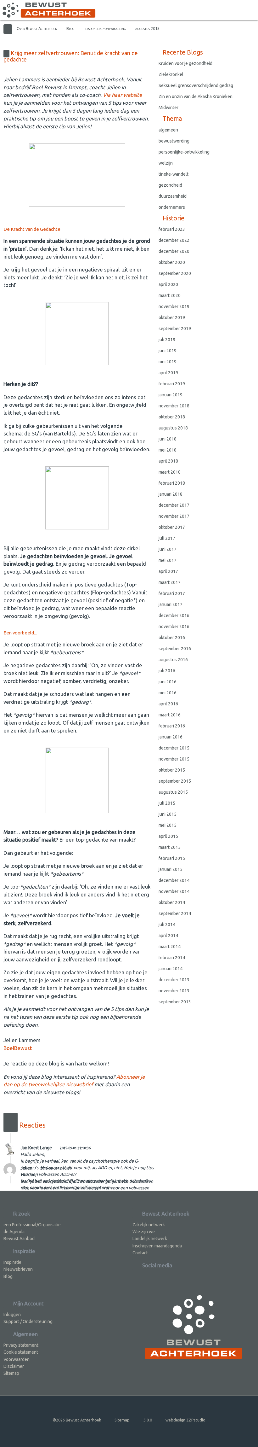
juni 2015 (168, 814)
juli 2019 (167, 339)
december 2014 (174, 880)
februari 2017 (172, 593)
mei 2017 (168, 560)
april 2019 (168, 372)
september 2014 (175, 913)
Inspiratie (12, 1262)
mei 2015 (168, 825)
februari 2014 (172, 957)
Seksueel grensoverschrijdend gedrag (196, 85)
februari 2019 (172, 383)
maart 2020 (170, 295)
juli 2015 (167, 803)
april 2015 (168, 836)
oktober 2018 (172, 416)
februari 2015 (172, 858)
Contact (140, 1252)
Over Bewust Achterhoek (37, 28)
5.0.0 (147, 1420)
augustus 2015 (147, 28)
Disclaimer (13, 1366)
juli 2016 (167, 670)
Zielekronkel (171, 74)
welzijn (166, 163)
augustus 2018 (173, 427)
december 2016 (174, 615)
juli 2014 (167, 924)
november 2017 (174, 516)
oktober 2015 (172, 770)
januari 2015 (170, 869)
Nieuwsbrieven (18, 1269)
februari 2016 (172, 725)
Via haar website (122, 95)
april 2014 (168, 935)
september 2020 (175, 273)
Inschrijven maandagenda (157, 1245)
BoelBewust (17, 1048)
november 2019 (174, 306)
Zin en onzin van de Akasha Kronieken (196, 96)
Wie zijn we (143, 1231)
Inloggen (12, 1314)
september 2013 (175, 1001)
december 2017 (174, 505)
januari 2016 (170, 736)
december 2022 (174, 240)
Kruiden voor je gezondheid (185, 63)
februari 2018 (172, 483)
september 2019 (175, 328)
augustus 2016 (173, 659)
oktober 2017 (172, 527)
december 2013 (174, 979)
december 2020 (174, 251)
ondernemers (172, 207)
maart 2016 (170, 714)
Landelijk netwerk (149, 1238)
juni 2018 (168, 438)
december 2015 (174, 747)
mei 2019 (168, 361)
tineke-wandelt (173, 174)
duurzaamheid (173, 196)
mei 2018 (168, 449)
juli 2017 (167, 538)
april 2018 (168, 461)
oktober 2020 (172, 262)
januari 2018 (170, 494)
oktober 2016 (172, 637)
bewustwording (174, 140)
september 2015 (175, 781)
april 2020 (168, 284)
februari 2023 (172, 229)
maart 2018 (170, 472)
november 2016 (174, 626)
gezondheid (170, 185)
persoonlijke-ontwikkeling (105, 28)
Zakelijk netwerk (148, 1224)
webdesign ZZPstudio (185, 1420)
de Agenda (14, 1231)
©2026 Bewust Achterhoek (77, 1420)
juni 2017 (168, 549)
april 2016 (168, 703)
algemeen (168, 129)
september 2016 (175, 648)
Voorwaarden (16, 1359)
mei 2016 (168, 692)
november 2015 (174, 758)
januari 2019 (170, 394)
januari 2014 (170, 968)
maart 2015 (170, 847)
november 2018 (174, 405)
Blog (70, 28)
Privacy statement (20, 1345)
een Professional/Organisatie (32, 1224)
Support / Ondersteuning (28, 1321)
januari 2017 (170, 604)
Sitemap (11, 1373)
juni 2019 (168, 350)
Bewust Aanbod (19, 1238)
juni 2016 (168, 681)
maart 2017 (170, 582)
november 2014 (174, 891)
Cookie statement (20, 1352)
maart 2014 (170, 946)
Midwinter (168, 107)
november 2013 (174, 990)
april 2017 (168, 571)
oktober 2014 (172, 902)
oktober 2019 (172, 317)
